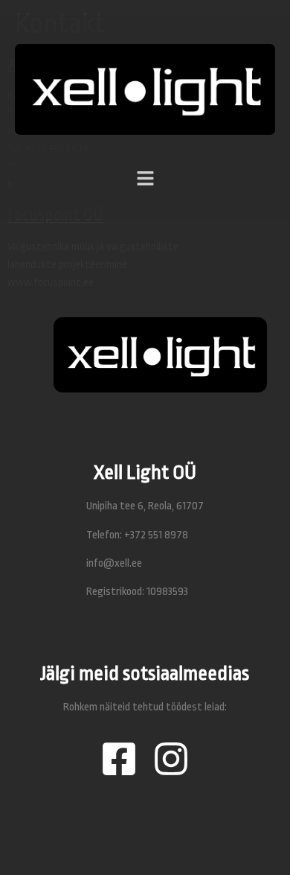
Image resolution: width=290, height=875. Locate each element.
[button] (145, 162)
